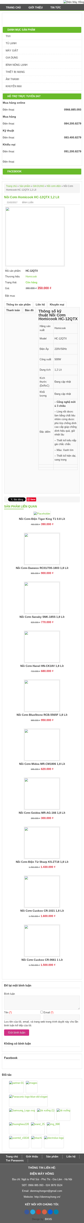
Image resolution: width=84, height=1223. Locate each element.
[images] (32, 1087)
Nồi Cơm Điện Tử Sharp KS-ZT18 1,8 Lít (42, 861)
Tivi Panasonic (15, 1160)
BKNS (48, 1219)
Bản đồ (29, 310)
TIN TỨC (56, 7)
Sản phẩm (24, 186)
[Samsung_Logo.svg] (22, 1114)
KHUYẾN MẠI (14, 86)
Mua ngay (34, 294)
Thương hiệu (12, 276)
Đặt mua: (10, 295)
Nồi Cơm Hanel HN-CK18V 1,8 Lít (42, 665)
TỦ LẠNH (11, 43)
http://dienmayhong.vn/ (47, 1196)
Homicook (31, 276)
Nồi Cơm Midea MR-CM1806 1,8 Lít (42, 763)
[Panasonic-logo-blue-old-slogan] (28, 1100)
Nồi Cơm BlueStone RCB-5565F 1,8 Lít (42, 714)
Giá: (7, 288)
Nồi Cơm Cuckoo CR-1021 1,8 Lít (42, 910)
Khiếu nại (9, 144)
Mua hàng (9, 116)
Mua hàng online (14, 102)
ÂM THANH (12, 79)
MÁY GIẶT (12, 50)
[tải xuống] (63, 1114)
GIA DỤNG (12, 57)
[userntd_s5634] (19, 1142)
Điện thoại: (9, 109)
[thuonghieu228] (19, 1128)
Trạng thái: (11, 282)
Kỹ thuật (8, 130)
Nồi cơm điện (54, 186)
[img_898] (53, 1128)
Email (47, 1012)
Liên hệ (40, 304)
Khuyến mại (57, 304)
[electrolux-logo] (54, 1142)
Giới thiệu (36, 7)
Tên (6, 1012)
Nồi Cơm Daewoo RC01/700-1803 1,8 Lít (42, 567)
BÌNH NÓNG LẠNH (16, 64)
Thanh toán (13, 310)
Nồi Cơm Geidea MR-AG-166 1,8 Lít (42, 812)
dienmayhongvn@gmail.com (46, 1190)
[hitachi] (36, 1142)
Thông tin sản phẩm (18, 304)
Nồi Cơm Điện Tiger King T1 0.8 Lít (42, 518)
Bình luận (27, 202)
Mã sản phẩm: (13, 270)
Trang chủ (13, 7)
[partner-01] (16, 1087)
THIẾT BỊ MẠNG (15, 71)
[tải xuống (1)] (46, 1114)
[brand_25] (38, 1128)
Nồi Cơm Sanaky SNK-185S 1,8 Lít (42, 616)
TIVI (8, 36)
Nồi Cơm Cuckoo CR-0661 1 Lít (42, 959)
